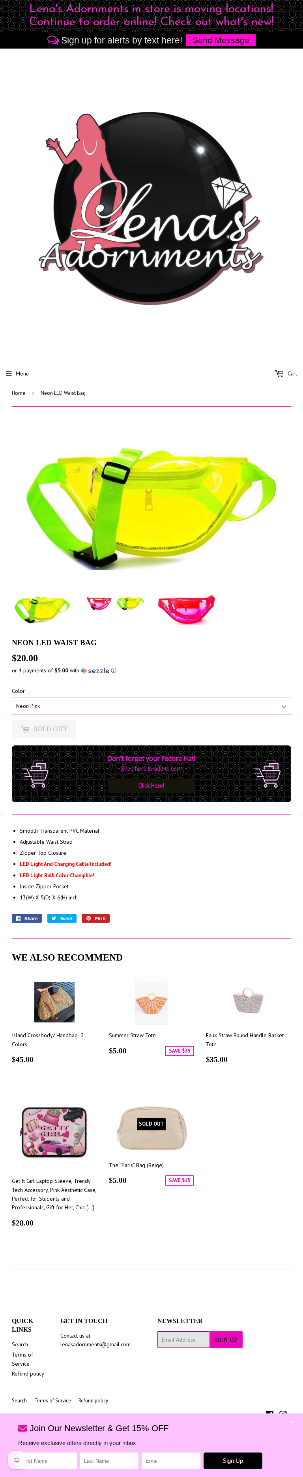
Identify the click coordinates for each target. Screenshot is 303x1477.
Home (18, 393)
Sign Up (226, 1339)
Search (20, 1344)
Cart (291, 373)
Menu (22, 373)
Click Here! (151, 786)
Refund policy (28, 1373)
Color (18, 690)
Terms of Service (52, 1400)
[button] (151, 670)
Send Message (221, 40)
